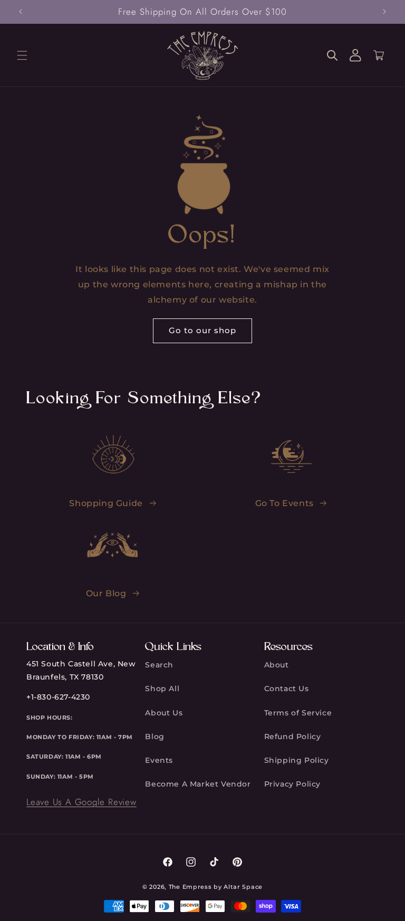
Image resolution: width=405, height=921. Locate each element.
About (276, 665)
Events (159, 760)
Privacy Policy (292, 784)
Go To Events (284, 503)
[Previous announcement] (20, 11)
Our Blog (106, 593)
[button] (22, 55)
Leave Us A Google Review (81, 802)
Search (159, 665)
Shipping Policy (296, 760)
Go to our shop (202, 330)
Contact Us (286, 688)
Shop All (162, 688)
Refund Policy (292, 736)
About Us (163, 713)
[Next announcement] (384, 11)
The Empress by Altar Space (216, 886)
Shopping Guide (105, 503)
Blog (154, 736)
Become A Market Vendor (197, 784)
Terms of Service (298, 713)
